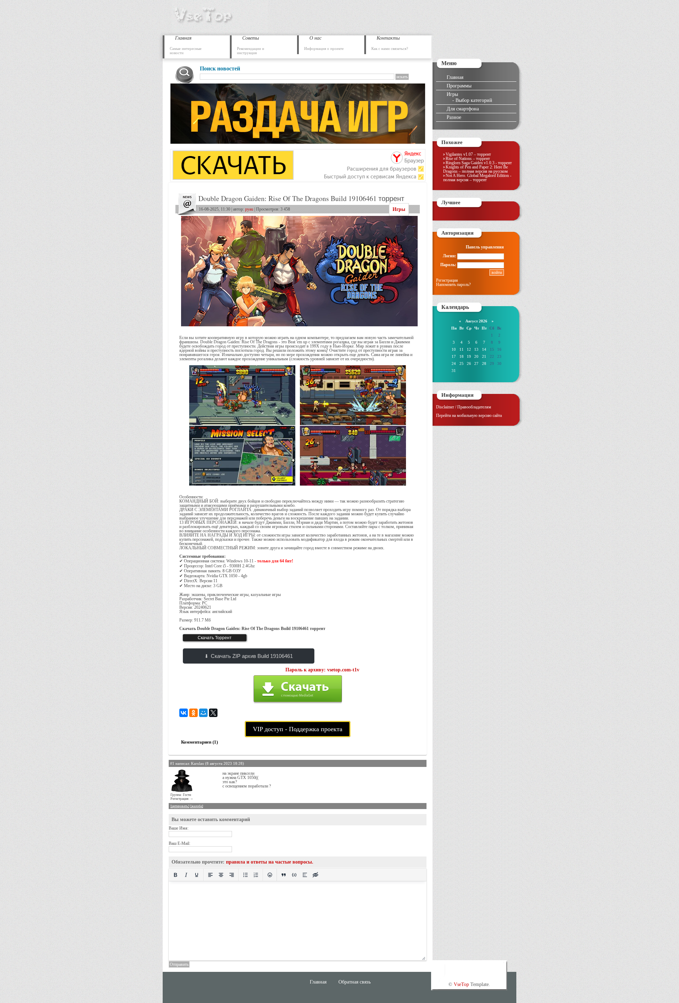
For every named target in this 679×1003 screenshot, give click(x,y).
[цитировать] (179, 806)
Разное (454, 117)
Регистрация (447, 280)
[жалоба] (196, 806)
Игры (399, 209)
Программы (459, 85)
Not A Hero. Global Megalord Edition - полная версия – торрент (477, 177)
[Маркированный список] (245, 875)
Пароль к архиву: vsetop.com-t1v (322, 669)
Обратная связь (354, 982)
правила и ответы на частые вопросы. (269, 862)
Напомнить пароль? (453, 284)
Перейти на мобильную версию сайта (469, 415)
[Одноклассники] (193, 713)
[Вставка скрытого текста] (315, 875)
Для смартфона (463, 108)
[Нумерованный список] (256, 875)
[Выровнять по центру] (221, 875)
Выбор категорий (473, 100)
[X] (213, 713)
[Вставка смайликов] (270, 875)
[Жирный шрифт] (175, 875)
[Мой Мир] (203, 713)
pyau (249, 209)
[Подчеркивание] (196, 875)
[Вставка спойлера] (305, 875)
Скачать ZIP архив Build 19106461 (252, 656)
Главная (455, 77)
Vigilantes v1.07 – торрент (468, 154)
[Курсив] (186, 875)
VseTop (461, 984)
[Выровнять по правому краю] (231, 875)
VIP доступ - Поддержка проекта (297, 729)
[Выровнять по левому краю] (210, 875)
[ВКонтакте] (183, 713)
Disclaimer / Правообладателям (463, 407)
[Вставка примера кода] (294, 875)
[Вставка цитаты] (283, 875)
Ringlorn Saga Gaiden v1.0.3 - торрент (479, 163)
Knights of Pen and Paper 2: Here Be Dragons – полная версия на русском (475, 169)
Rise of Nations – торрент (468, 158)
